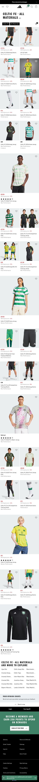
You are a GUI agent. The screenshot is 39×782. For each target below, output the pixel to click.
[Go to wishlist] (7, 6)
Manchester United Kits (30, 673)
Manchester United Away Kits (31, 669)
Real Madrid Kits (31, 684)
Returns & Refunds (25, 739)
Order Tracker (7, 744)
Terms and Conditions (9, 772)
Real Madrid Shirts (30, 688)
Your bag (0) (26, 709)
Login (10, 709)
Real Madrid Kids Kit (31, 680)
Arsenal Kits (5, 680)
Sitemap (22, 744)
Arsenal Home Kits (6, 677)
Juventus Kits (18, 684)
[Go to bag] (36, 6)
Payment (22, 749)
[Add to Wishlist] (16, 30)
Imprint (5, 749)
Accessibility (23, 772)
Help (4, 754)
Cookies (5, 768)
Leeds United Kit (19, 687)
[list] (16, 23)
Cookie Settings (7, 763)
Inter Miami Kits (19, 676)
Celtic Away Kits (19, 669)
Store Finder (23, 754)
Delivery (5, 739)
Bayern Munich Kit (6, 688)
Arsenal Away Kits (5, 673)
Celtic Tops (17, 673)
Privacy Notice (24, 768)
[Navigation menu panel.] (3, 6)
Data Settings (23, 763)
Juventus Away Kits (18, 680)
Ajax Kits (4, 669)
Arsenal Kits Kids (6, 684)
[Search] (32, 6)
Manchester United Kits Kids (31, 677)
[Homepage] (19, 7)
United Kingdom (22, 779)
